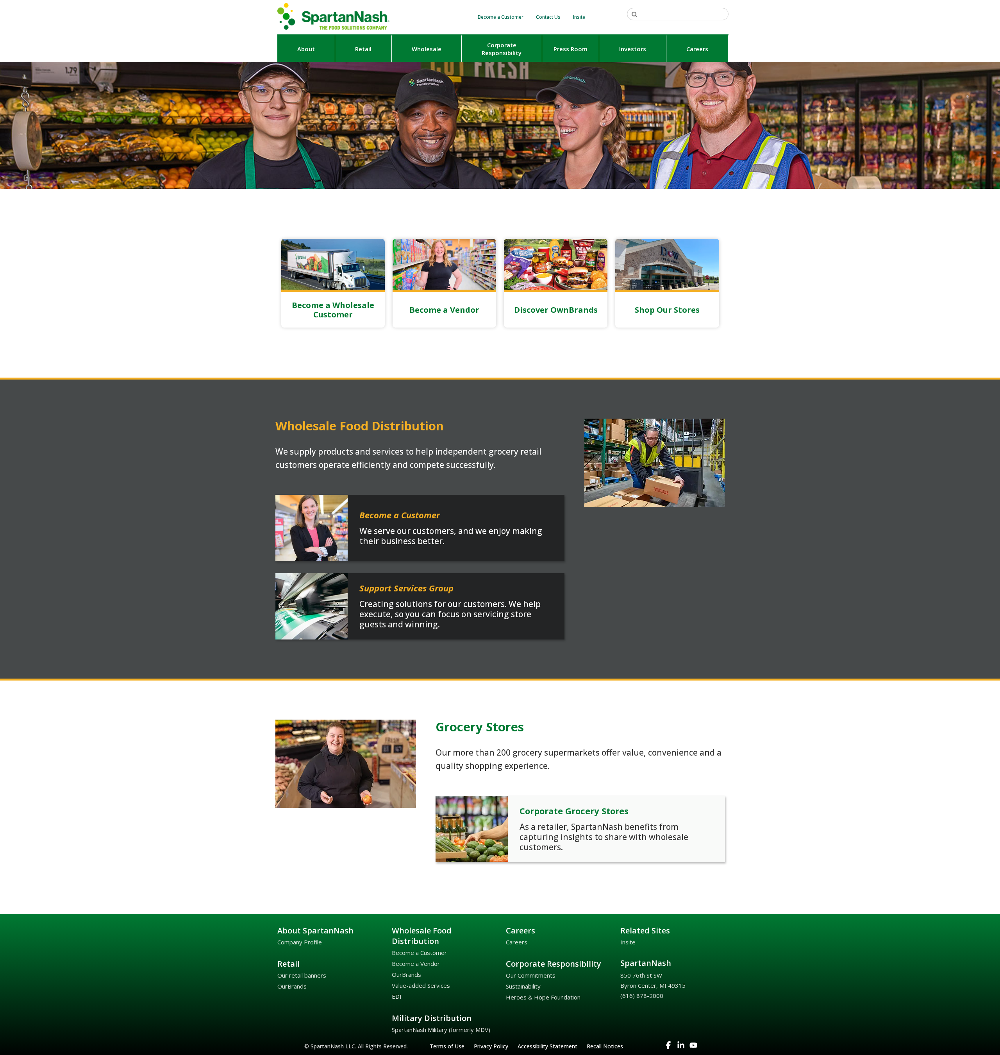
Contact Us (548, 17)
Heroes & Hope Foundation (543, 997)
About (306, 49)
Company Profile (299, 942)
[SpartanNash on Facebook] (669, 1047)
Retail (363, 49)
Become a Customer (500, 17)
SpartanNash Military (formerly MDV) (441, 1030)
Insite (579, 17)
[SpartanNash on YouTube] (694, 1047)
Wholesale (426, 49)
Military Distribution (431, 1018)
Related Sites (645, 930)
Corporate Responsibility (553, 963)
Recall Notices (605, 1046)
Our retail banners (301, 975)
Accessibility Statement (547, 1046)
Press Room (571, 49)
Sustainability (523, 986)
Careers (697, 49)
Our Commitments (530, 975)
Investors (632, 49)
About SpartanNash (315, 930)
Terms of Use (447, 1046)
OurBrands (292, 986)
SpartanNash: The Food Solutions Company (334, 16)
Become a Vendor (416, 963)
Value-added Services (421, 985)
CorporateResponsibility (501, 49)
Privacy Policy (491, 1046)
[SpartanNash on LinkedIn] (681, 1047)
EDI (397, 996)
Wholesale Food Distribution (422, 935)
